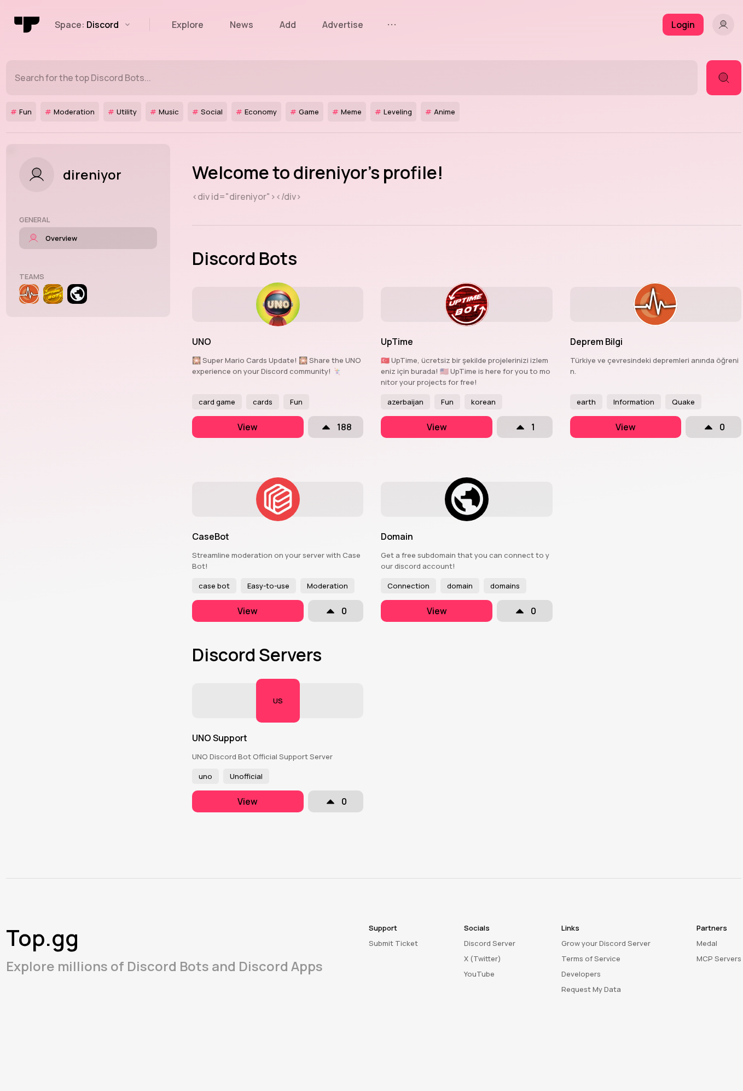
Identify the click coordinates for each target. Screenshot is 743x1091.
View (247, 427)
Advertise (342, 25)
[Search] (723, 77)
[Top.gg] (27, 24)
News (241, 25)
